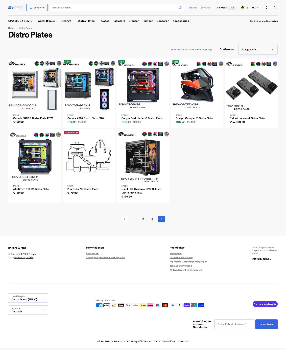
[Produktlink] (34, 93)
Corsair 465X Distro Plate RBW (85, 118)
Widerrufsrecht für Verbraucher (186, 270)
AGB (140, 341)
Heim (11, 28)
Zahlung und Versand (181, 265)
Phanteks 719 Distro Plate (82, 189)
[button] (266, 7)
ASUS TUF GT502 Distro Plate (31, 189)
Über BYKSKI (92, 253)
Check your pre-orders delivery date (105, 257)
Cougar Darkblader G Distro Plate (141, 118)
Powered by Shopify (24, 257)
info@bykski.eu (270, 21)
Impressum (176, 253)
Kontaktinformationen (165, 341)
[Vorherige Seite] (124, 219)
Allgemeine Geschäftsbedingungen (188, 261)
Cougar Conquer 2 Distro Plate (194, 118)
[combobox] (116, 7)
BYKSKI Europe (28, 254)
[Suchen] (181, 7)
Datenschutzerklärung (181, 257)
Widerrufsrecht (105, 341)
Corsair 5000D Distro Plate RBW (33, 118)
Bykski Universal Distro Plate (247, 118)
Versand (148, 341)
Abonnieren (266, 324)
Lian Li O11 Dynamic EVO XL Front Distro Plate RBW (141, 190)
